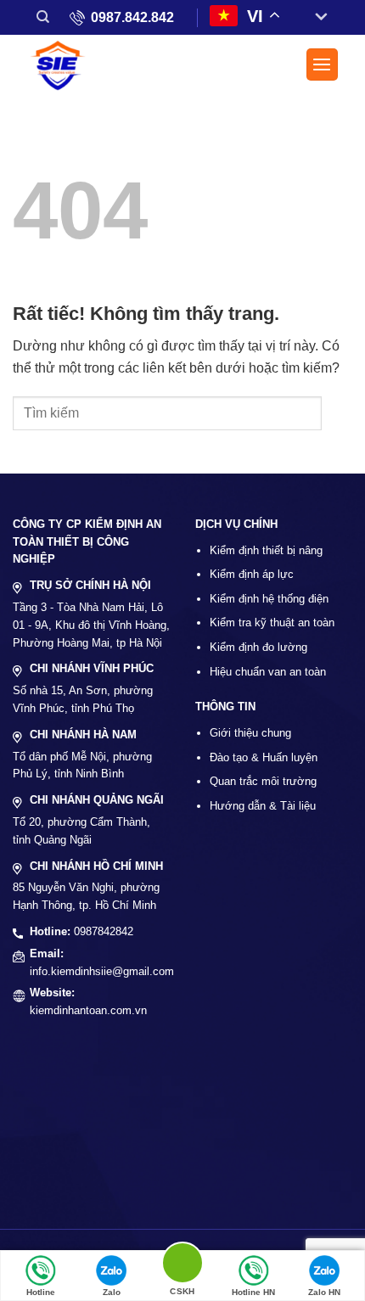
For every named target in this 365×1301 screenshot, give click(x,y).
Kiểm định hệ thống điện (269, 598)
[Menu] (322, 64)
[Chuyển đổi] (314, 17)
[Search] (42, 17)
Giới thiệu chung (250, 732)
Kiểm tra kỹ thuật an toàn (272, 622)
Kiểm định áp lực (252, 574)
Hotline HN (253, 1292)
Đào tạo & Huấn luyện (263, 757)
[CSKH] (182, 1265)
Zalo (112, 1292)
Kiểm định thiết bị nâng (266, 550)
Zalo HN (324, 1292)
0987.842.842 (132, 17)
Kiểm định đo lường (258, 647)
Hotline (40, 1292)
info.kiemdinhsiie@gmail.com (102, 971)
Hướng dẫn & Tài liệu (263, 805)
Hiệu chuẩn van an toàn (268, 671)
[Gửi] (337, 413)
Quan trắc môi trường (263, 781)
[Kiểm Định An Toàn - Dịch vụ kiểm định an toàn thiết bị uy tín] (63, 66)
